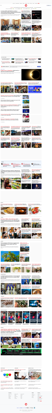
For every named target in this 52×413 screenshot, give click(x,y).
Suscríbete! (39, 66)
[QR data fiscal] (34, 408)
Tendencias (16, 398)
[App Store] (28, 407)
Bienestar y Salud (30, 368)
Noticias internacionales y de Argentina (36, 12)
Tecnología (16, 368)
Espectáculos (3, 368)
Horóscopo (10, 396)
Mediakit (39, 397)
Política (15, 397)
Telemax (32, 396)
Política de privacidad (40, 396)
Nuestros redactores (40, 399)
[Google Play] (31, 407)
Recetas (21, 397)
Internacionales (16, 396)
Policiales (9, 397)
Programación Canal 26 (40, 398)
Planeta (21, 396)
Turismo (21, 398)
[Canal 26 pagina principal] (26, 6)
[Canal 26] (26, 404)
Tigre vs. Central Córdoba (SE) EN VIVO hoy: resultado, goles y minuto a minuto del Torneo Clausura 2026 (28, 7)
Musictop (33, 397)
